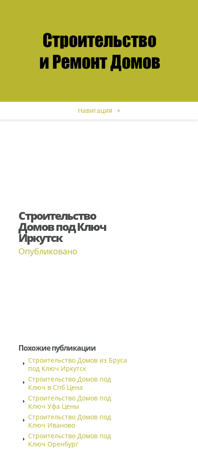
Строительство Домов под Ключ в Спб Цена (69, 383)
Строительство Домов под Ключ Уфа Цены (69, 402)
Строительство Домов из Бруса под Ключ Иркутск (77, 364)
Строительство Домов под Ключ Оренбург (69, 439)
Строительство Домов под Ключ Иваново (69, 420)
